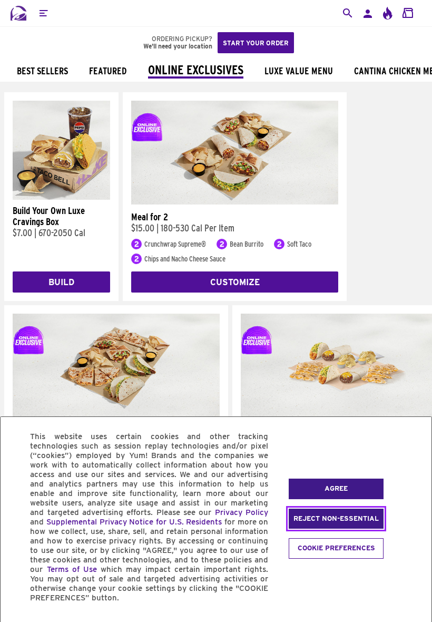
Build (61, 282)
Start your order (256, 43)
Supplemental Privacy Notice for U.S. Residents (134, 522)
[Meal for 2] (234, 202)
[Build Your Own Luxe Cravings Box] (61, 197)
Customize (235, 282)
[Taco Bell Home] (18, 13)
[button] (43, 13)
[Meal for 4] (116, 415)
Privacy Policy (241, 512)
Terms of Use (72, 569)
